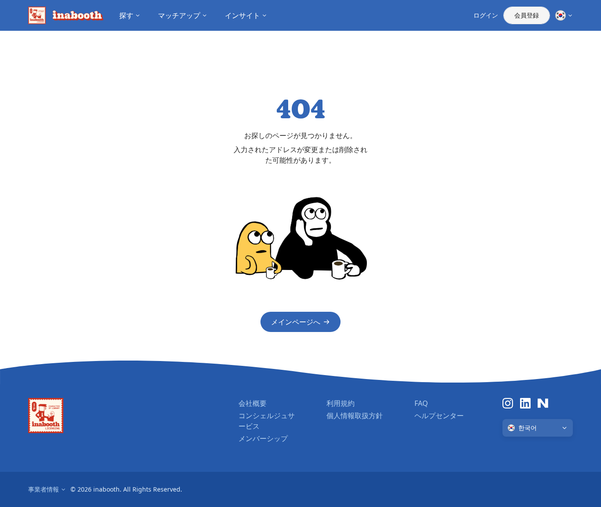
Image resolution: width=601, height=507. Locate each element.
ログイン (485, 15)
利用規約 (340, 403)
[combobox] (537, 428)
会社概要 (252, 403)
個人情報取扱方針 (354, 415)
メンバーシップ (263, 438)
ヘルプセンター (439, 415)
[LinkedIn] (525, 403)
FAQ (421, 403)
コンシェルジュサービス (266, 421)
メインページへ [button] (295, 322)
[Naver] (543, 403)
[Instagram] (508, 403)
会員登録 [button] (526, 15)
